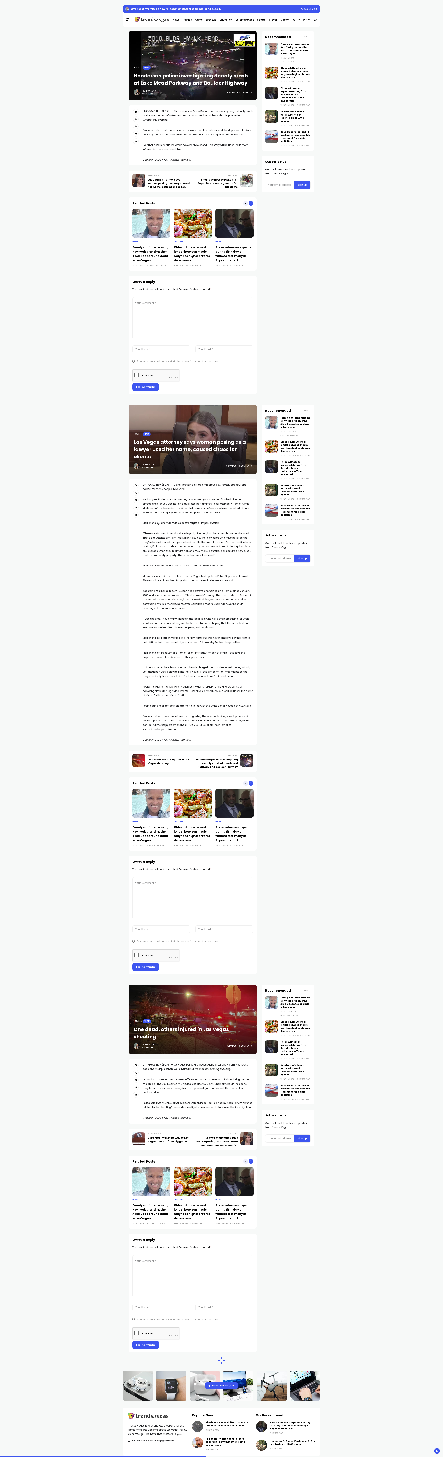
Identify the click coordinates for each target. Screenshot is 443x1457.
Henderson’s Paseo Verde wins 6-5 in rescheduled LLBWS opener (292, 116)
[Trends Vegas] (151, 20)
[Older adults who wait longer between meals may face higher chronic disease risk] (193, 223)
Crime (147, 1021)
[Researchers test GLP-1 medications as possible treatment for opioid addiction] (271, 136)
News (147, 67)
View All (307, 37)
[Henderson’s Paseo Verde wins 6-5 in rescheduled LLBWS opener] (271, 116)
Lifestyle (178, 241)
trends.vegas (149, 91)
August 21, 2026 (309, 9)
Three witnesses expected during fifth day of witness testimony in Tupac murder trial (293, 94)
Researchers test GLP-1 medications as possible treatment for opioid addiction (295, 136)
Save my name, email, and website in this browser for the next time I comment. (178, 361)
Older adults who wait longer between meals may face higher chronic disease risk (295, 73)
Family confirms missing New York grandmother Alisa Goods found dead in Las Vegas (181, 9)
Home (136, 67)
